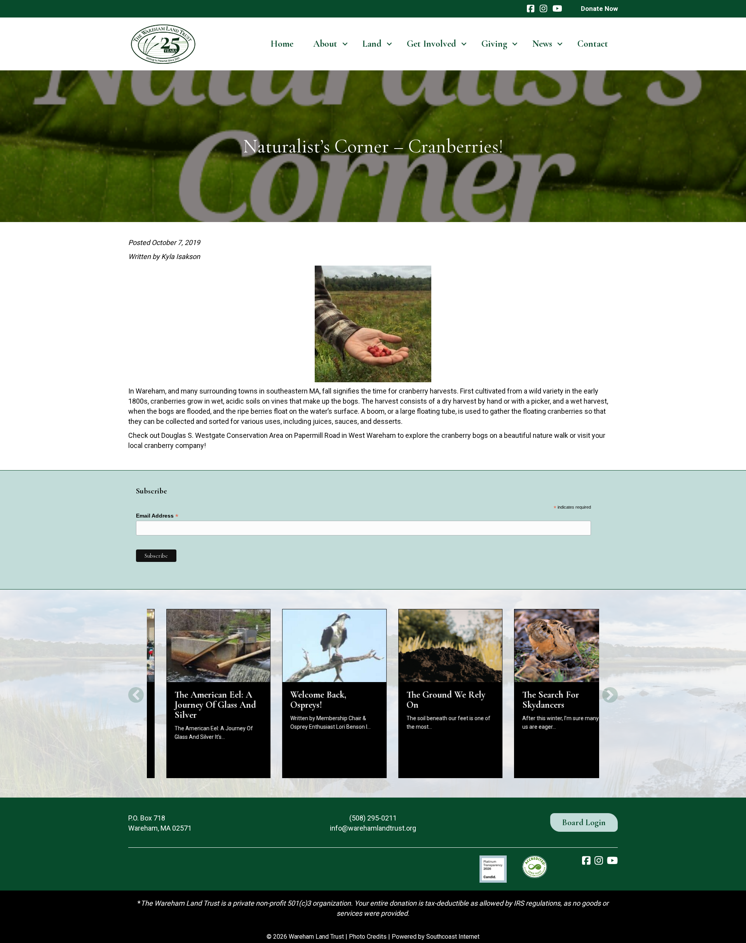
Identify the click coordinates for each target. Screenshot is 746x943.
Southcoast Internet (452, 936)
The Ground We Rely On (426, 699)
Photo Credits (368, 936)
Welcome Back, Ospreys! (299, 699)
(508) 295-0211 (373, 818)
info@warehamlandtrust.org (373, 828)
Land (372, 43)
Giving (494, 43)
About (325, 43)
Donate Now (599, 8)
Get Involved (431, 43)
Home (281, 43)
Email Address (157, 516)
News (542, 43)
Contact (592, 43)
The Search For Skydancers (531, 699)
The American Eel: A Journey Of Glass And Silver (196, 705)
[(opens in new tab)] (493, 868)
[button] (344, 44)
